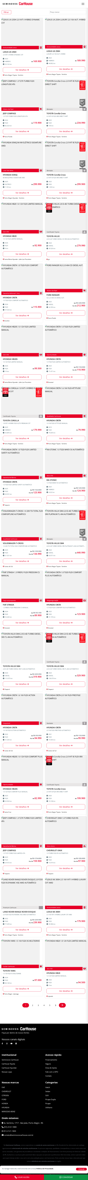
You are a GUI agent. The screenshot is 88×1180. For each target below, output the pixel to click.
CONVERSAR (67, 1177)
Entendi (81, 1169)
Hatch (47, 1087)
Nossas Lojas (7, 1072)
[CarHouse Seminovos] (18, 4)
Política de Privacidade (44, 1169)
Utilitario (48, 1107)
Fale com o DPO (51, 1072)
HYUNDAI (5, 1107)
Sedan (47, 1091)
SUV (47, 1095)
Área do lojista (51, 1068)
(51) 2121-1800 (10, 1131)
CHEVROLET (6, 1091)
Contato (48, 1076)
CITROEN (5, 1095)
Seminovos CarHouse (10, 1060)
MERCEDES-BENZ (8, 1111)
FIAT (3, 1087)
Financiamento (51, 1060)
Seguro (48, 1064)
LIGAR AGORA (23, 1177)
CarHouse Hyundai (9, 1068)
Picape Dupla (50, 1099)
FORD (4, 1099)
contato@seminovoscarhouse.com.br (18, 1135)
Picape (48, 1103)
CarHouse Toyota (8, 1064)
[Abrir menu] (83, 4)
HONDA (5, 1103)
